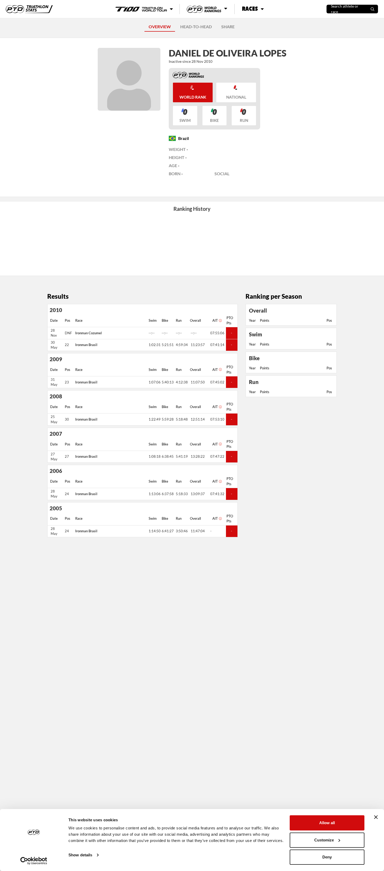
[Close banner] (376, 817)
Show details (80, 855)
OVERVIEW (160, 26)
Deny (327, 857)
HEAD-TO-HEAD (196, 26)
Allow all (327, 823)
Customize (324, 840)
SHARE (228, 26)
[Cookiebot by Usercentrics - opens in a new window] (34, 861)
